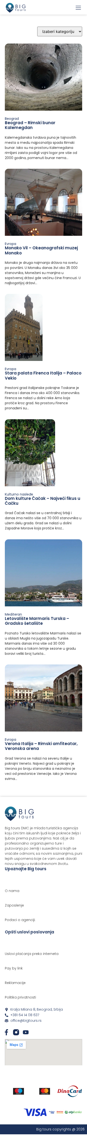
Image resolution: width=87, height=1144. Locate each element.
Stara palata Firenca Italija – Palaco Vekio (43, 375)
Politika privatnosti (20, 997)
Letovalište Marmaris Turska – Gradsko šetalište (37, 621)
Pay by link (14, 968)
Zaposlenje (14, 905)
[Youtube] (26, 1032)
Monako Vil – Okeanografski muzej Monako (41, 250)
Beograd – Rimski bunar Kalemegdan (30, 125)
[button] (78, 8)
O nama (12, 890)
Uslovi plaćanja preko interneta (31, 953)
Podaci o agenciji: (20, 919)
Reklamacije (15, 982)
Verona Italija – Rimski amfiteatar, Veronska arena (41, 746)
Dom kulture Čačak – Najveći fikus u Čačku (42, 501)
